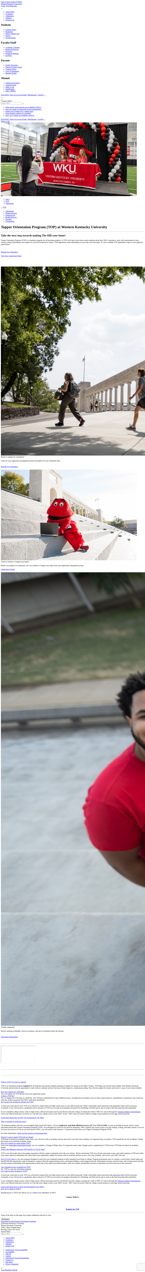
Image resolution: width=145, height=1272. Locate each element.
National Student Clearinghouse (129, 1112)
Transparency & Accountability (16, 1250)
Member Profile (11, 73)
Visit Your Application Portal (11, 256)
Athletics (8, 18)
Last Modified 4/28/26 (9, 1270)
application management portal (20, 1145)
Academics (9, 14)
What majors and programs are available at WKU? (23, 107)
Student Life (9, 20)
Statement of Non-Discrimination (17, 1258)
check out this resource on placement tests (32, 1133)
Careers (8, 1256)
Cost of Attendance (12, 71)
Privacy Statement (11, 1264)
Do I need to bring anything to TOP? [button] (14, 1171)
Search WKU (6, 101)
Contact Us (9, 1260)
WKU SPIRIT (10, 91)
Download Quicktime (28, 1221)
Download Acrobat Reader (11, 1221)
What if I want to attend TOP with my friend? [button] (17, 1137)
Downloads (5, 1219)
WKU (7, 199)
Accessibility (10, 1252)
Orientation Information (9, 1037)
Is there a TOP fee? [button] (8, 1096)
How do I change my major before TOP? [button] (15, 1143)
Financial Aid (10, 215)
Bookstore (9, 32)
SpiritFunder (9, 89)
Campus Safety (10, 30)
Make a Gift (9, 87)
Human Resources (12, 49)
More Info (13, 6)
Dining (7, 36)
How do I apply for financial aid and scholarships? (23, 109)
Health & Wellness (12, 54)
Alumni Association (12, 83)
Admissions (9, 16)
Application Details (8, 569)
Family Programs (11, 65)
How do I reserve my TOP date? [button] (12, 1092)
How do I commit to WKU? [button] (11, 1189)
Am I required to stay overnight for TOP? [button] (16, 1167)
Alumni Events (10, 85)
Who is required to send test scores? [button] (13, 1121)
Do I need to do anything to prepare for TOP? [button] (17, 1102)
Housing (8, 219)
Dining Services (11, 213)
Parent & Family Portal (13, 67)
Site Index (9, 1262)
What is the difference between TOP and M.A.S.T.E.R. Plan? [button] (23, 1149)
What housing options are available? (18, 113)
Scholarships (9, 221)
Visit (7, 6)
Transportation (10, 38)
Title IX (8, 1254)
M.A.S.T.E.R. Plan (8, 1159)
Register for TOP (72, 1209)
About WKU (10, 12)
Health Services (11, 217)
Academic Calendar (12, 47)
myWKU (8, 56)
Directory (8, 51)
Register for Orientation (9, 252)
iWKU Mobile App (12, 34)
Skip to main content (8, 2)
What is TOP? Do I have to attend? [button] (13, 1082)
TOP (7, 201)
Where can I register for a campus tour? (19, 111)
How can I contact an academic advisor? (19, 115)
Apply (3, 6)
